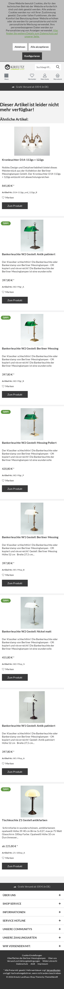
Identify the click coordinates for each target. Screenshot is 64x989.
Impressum (43, 963)
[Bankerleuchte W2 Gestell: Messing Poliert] (32, 424)
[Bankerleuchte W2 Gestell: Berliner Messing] (32, 330)
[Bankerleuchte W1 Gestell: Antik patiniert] (32, 707)
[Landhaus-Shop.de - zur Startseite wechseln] (16, 67)
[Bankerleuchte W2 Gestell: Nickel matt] (32, 613)
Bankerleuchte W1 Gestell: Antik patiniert (28, 725)
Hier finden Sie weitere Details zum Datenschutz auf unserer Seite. (32, 33)
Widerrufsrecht (49, 961)
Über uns (52, 958)
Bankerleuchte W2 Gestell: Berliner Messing (30, 348)
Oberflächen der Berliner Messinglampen (26, 958)
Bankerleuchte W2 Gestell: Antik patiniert (28, 254)
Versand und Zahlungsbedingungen (23, 961)
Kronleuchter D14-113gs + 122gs (23, 159)
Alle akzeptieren (40, 46)
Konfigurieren (32, 55)
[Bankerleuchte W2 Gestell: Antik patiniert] (32, 235)
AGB (33, 963)
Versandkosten (53, 970)
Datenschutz (22, 963)
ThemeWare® (51, 977)
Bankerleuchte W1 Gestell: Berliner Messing (30, 537)
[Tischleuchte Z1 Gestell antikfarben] (32, 801)
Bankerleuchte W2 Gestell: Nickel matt (26, 631)
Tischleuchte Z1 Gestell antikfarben (24, 820)
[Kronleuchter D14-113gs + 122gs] (32, 141)
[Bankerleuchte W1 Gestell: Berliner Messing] (32, 518)
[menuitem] (57, 77)
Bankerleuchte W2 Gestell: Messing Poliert (29, 442)
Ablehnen (20, 46)
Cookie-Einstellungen (32, 955)
